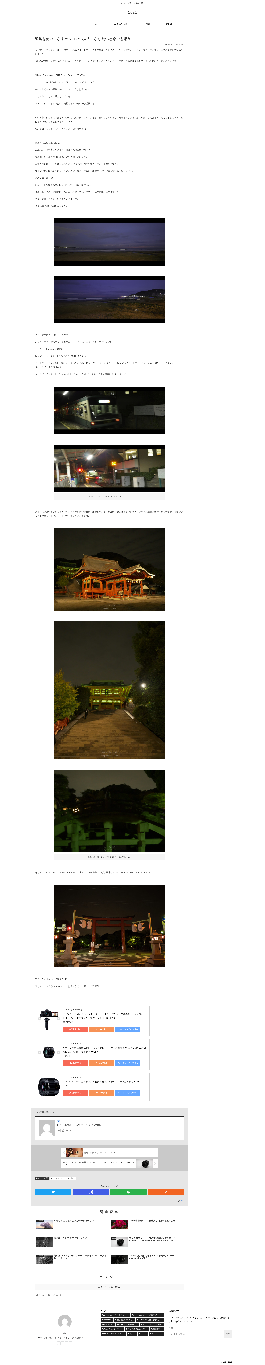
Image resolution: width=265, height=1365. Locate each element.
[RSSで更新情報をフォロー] (70, 1130)
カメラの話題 (42, 1178)
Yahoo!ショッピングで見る (128, 1029)
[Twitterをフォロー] (59, 1130)
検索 (171, 1328)
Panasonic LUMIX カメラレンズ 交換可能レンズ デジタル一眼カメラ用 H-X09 (101, 1081)
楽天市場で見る (75, 1029)
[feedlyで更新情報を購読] (66, 1130)
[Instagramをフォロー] (62, 1130)
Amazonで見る (101, 1029)
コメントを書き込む (109, 1286)
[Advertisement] (212, 53)
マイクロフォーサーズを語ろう (64, 1178)
